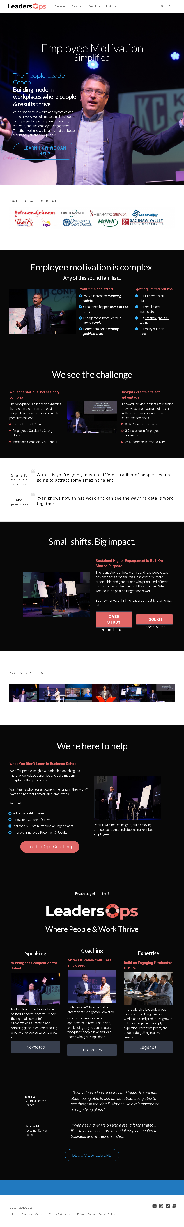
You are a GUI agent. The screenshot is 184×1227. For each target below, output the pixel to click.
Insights (111, 6)
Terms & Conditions (61, 1214)
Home (14, 1214)
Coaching (94, 6)
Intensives (92, 1050)
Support (40, 1214)
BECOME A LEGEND (92, 1155)
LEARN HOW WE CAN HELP (45, 151)
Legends (148, 1047)
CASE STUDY (114, 619)
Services (77, 6)
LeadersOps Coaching (50, 846)
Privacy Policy (86, 1214)
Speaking (60, 6)
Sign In (166, 6)
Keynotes (35, 1047)
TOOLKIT (154, 619)
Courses (27, 1214)
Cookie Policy (107, 1214)
